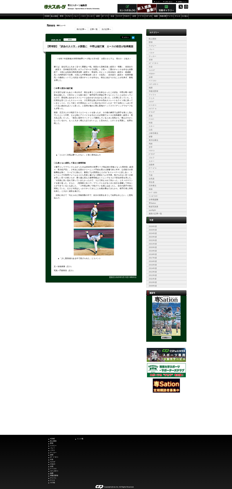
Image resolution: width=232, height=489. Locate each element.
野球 (61, 16)
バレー (76, 16)
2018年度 (153, 254)
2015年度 (153, 265)
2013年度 (153, 272)
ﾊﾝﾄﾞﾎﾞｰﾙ (152, 109)
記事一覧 (94, 29)
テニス (177, 16)
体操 (151, 189)
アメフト (170, 16)
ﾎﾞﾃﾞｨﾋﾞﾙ (152, 168)
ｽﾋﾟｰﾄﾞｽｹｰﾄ (105, 18)
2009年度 (153, 286)
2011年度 (153, 279)
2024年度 (153, 233)
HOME (47, 16)
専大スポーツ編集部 (77, 5)
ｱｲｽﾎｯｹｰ (127, 16)
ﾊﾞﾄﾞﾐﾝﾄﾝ (141, 18)
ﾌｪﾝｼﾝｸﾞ (119, 16)
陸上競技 (54, 16)
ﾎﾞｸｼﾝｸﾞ (152, 112)
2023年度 (153, 237)
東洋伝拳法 (153, 140)
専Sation (152, 203)
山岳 (151, 130)
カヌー (151, 161)
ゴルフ (151, 158)
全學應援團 (153, 200)
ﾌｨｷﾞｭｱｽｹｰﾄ (148, 18)
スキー (151, 126)
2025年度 (153, 230)
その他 (184, 16)
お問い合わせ (168, 1)
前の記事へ (81, 29)
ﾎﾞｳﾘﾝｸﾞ (152, 154)
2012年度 (153, 275)
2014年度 (153, 268)
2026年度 (153, 226)
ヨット (151, 172)
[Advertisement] (166, 413)
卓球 (98, 16)
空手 (151, 147)
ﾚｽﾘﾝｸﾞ (151, 102)
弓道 (151, 175)
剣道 (151, 123)
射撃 (151, 137)
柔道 (151, 116)
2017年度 (153, 258)
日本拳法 (152, 186)
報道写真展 (153, 206)
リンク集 (80, 439)
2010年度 (153, 282)
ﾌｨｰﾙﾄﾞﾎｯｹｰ (153, 196)
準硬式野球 (163, 18)
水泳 (112, 16)
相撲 (156, 16)
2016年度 (153, 261)
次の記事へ (106, 29)
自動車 (151, 165)
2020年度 (153, 247)
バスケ (83, 16)
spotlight (152, 210)
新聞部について (182, 1)
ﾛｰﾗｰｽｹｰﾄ (152, 105)
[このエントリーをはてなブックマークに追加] (133, 37)
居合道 (151, 182)
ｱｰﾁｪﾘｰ (151, 119)
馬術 (151, 144)
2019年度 (153, 251)
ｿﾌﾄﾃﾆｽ (151, 151)
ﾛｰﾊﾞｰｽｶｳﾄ (153, 193)
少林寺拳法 (153, 133)
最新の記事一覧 (155, 213)
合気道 (151, 179)
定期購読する (166, 337)
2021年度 (153, 244)
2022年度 (153, 240)
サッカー (90, 16)
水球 (134, 16)
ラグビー (68, 16)
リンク (158, 1)
